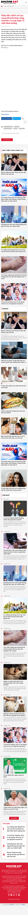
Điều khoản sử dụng (14, 899)
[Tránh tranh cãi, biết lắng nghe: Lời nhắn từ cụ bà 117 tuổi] (15, 798)
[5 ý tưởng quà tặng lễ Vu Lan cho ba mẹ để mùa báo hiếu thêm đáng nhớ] (14, 239)
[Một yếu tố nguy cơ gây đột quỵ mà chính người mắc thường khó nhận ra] (14, 350)
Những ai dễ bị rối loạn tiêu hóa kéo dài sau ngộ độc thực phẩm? (14, 714)
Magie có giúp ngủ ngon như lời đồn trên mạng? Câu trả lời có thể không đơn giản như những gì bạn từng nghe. (15, 688)
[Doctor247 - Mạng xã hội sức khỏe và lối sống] (9, 2)
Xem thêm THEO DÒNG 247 (12, 150)
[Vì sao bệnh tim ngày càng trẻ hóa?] (15, 766)
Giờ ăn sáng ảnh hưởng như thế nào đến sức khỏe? (13, 411)
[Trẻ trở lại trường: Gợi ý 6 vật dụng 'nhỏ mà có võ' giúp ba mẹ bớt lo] (14, 291)
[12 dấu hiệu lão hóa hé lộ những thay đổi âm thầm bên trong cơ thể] (14, 478)
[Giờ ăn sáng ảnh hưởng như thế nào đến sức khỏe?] (14, 400)
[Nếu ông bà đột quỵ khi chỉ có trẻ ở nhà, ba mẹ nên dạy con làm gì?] (14, 426)
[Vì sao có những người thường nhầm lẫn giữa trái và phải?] (15, 508)
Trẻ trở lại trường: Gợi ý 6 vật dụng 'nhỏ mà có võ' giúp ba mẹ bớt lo (12, 302)
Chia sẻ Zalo (17, 118)
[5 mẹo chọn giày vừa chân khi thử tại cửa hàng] (14, 375)
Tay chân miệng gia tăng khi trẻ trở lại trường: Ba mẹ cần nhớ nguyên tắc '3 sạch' (14, 276)
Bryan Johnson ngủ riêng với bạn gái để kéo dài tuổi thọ (13, 173)
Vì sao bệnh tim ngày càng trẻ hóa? (14, 776)
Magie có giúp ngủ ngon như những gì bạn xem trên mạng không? (13, 683)
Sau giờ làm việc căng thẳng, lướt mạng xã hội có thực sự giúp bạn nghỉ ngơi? (15, 552)
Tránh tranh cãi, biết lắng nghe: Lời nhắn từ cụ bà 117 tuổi (15, 808)
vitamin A (16, 126)
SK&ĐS (6, 114)
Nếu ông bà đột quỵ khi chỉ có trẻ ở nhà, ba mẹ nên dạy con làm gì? (13, 437)
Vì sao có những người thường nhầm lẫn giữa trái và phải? (14, 518)
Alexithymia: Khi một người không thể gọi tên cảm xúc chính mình (13, 225)
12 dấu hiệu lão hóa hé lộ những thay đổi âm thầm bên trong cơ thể (13, 489)
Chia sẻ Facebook (7, 118)
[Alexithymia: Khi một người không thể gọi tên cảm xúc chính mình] (14, 214)
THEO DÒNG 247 (9, 6)
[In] (22, 118)
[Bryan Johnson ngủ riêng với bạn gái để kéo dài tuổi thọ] (14, 162)
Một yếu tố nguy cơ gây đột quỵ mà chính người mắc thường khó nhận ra (13, 361)
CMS (11, 904)
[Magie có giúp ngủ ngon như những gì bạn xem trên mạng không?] (15, 672)
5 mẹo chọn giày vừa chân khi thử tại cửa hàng (13, 386)
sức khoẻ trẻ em (8, 128)
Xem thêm (14, 818)
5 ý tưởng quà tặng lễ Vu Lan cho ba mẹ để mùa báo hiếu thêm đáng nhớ (13, 250)
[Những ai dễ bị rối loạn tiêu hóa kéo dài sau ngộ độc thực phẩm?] (15, 704)
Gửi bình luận (7, 139)
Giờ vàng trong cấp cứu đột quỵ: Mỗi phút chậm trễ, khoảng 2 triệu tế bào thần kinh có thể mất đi (13, 199)
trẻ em (15, 128)
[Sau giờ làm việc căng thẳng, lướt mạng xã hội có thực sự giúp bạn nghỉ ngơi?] (15, 541)
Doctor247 (21, 128)
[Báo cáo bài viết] (25, 122)
